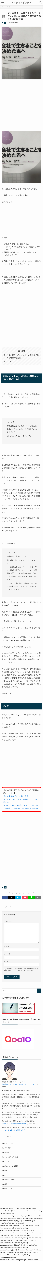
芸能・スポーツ (9, 1179)
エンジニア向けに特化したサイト (16, 1130)
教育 (5, 1170)
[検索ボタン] (40, 2)
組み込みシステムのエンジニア (12, 1084)
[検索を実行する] (39, 990)
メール (7, 954)
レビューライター (31, 1084)
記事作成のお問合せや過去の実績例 (14, 1123)
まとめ (9, 361)
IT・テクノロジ (9, 1143)
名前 (6, 946)
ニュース (7, 1161)
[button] (5, 897)
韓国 (5, 1184)
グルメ (6, 1152)
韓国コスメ (8, 1188)
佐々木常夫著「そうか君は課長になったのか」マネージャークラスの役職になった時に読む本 (21, 799)
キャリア (7, 1148)
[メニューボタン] (2, 2)
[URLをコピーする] (38, 897)
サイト (6, 961)
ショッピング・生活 (11, 1157)
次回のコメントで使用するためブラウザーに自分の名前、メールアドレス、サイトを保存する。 (22, 969)
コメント (8, 921)
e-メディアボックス (21, 3)
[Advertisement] (21, 103)
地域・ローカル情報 (11, 1166)
